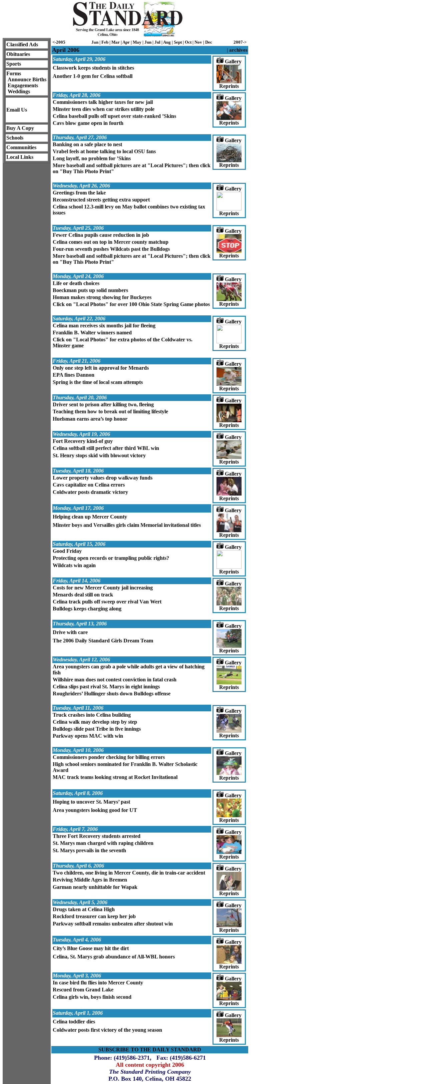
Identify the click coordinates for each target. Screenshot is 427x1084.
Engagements (23, 85)
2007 (238, 42)
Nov (198, 42)
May (137, 42)
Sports (13, 64)
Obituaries (18, 54)
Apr (126, 42)
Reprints (229, 86)
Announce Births (27, 79)
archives (238, 50)
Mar (115, 42)
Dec (208, 42)
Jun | (149, 42)
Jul (157, 42)
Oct (188, 42)
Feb (104, 42)
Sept (178, 42)
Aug (167, 42)
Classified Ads (22, 44)
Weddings (19, 91)
